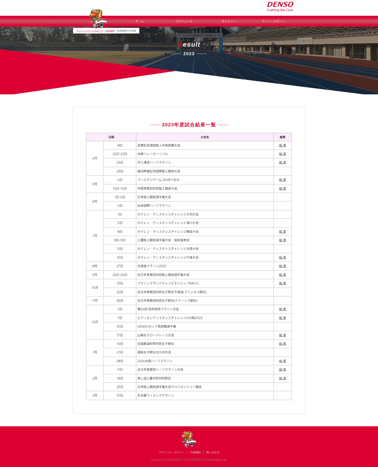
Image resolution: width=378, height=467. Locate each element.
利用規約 (195, 452)
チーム (139, 21)
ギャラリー (229, 21)
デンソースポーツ (273, 21)
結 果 (282, 145)
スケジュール (184, 21)
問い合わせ (212, 452)
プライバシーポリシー (172, 452)
